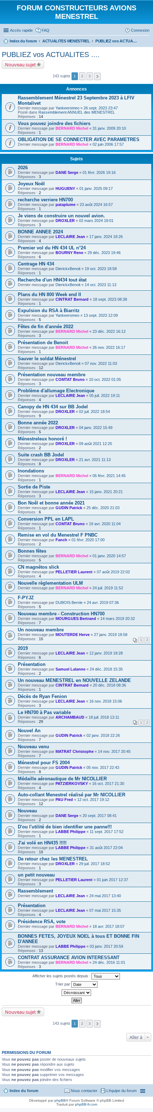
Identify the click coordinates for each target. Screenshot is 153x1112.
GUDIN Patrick (69, 508)
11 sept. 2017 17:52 (106, 831)
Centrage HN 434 (36, 264)
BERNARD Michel (72, 128)
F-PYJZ (26, 597)
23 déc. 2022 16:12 (109, 331)
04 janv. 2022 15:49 (95, 427)
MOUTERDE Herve (73, 634)
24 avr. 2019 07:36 (103, 602)
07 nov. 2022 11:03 (101, 363)
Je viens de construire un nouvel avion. (61, 215)
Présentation (32, 664)
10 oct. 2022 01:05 (105, 379)
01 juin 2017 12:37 (112, 880)
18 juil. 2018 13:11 (104, 717)
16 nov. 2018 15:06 (105, 701)
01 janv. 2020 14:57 (109, 556)
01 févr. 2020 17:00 (88, 540)
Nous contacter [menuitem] (84, 1090)
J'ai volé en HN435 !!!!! (42, 842)
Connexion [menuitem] (140, 30)
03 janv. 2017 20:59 (106, 946)
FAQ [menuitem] (45, 30)
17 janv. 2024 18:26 (106, 236)
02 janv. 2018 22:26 (103, 735)
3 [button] (90, 76)
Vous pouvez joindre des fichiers (54, 123)
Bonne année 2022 (38, 422)
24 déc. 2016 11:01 (109, 962)
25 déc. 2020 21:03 (103, 508)
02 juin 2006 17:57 (108, 144)
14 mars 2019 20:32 (117, 618)
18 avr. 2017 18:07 (109, 926)
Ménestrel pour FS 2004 (44, 762)
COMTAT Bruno (70, 379)
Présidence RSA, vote (41, 921)
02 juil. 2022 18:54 (94, 411)
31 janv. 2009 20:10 (109, 128)
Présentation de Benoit (43, 342)
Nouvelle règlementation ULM (50, 583)
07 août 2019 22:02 (113, 572)
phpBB (60, 1100)
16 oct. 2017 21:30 (108, 783)
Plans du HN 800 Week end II (49, 294)
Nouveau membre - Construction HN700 (61, 613)
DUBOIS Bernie (69, 602)
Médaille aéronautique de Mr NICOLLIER (62, 778)
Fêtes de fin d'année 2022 (45, 326)
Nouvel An (29, 730)
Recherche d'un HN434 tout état (52, 280)
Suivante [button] (97, 76)
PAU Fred (64, 799)
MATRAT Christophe (75, 751)
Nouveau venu (33, 746)
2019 (23, 648)
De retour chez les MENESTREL (53, 859)
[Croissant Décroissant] (76, 992)
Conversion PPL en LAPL (46, 519)
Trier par (63, 984)
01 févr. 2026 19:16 (99, 172)
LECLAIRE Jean (70, 236)
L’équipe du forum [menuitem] (121, 1090)
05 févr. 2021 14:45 (109, 476)
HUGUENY (65, 188)
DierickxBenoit (68, 269)
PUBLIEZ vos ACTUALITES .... (51, 54)
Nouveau (27, 810)
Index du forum (24, 1090)
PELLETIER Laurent (74, 572)
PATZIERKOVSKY (72, 783)
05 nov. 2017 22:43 (102, 767)
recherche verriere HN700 (45, 199)
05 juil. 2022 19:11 (104, 395)
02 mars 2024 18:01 (96, 220)
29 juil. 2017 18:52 (94, 864)
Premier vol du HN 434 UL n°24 (52, 247)
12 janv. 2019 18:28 (106, 653)
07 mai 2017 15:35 (105, 910)
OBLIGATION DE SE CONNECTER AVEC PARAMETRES (78, 139)
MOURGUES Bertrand (76, 618)
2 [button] (82, 76)
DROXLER (65, 220)
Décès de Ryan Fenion (42, 696)
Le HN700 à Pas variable (44, 712)
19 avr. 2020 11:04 (105, 524)
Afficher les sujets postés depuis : (61, 976)
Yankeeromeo (67, 108)
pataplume (65, 204)
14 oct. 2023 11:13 (100, 285)
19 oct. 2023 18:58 (101, 269)
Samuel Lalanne (70, 669)
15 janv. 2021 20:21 (106, 492)
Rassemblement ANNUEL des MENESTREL (76, 112)
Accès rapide (21, 30)
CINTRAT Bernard (72, 299)
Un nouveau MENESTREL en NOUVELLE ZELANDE (74, 680)
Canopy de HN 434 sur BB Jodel (53, 406)
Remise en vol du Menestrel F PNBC (57, 535)
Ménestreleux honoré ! (42, 438)
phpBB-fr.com (86, 1104)
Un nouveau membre (41, 629)
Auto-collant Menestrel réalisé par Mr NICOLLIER (71, 794)
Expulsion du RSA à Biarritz (49, 310)
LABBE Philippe (70, 831)
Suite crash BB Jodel (41, 454)
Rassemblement (35, 891)
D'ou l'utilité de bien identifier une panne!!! (65, 826)
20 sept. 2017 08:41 (100, 815)
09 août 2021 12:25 (95, 443)
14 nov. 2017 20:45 (114, 751)
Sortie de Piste (34, 487)
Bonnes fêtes (32, 551)
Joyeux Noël (31, 183)
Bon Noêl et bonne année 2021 (51, 503)
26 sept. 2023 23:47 (101, 108)
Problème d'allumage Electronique (56, 390)
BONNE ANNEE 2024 (40, 231)
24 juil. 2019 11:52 (108, 588)
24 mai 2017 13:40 (105, 896)
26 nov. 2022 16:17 (109, 347)
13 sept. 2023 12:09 (101, 315)
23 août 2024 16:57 (96, 204)
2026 (23, 167)
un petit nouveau (36, 875)
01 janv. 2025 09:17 (96, 188)
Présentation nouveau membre (51, 374)
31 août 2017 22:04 (106, 847)
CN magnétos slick (38, 567)
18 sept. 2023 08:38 (110, 299)
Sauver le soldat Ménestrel (47, 358)
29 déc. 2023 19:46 (104, 252)
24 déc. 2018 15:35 (106, 669)
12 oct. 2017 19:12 (93, 799)
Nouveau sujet (20, 64)
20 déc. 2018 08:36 (109, 685)
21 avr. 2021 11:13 (95, 459)
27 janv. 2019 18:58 (110, 634)
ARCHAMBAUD (70, 717)
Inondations (31, 471)
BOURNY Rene (69, 252)
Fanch (61, 540)
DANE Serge (67, 172)
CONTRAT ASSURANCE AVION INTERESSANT (69, 957)
